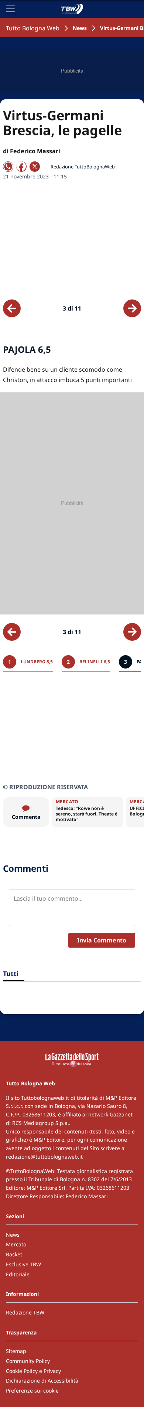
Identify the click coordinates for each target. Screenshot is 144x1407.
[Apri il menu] (10, 8)
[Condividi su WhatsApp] (8, 166)
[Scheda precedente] (12, 308)
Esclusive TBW (23, 1264)
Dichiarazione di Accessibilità (42, 1380)
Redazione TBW (25, 1312)
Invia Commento (101, 940)
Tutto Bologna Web (32, 28)
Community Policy (28, 1360)
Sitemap (16, 1350)
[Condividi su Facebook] (21, 166)
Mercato (16, 1244)
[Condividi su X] (35, 166)
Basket (14, 1254)
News (80, 27)
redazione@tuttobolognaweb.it (44, 1156)
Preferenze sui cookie (32, 1390)
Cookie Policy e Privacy (33, 1370)
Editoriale (18, 1274)
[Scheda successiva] (132, 308)
